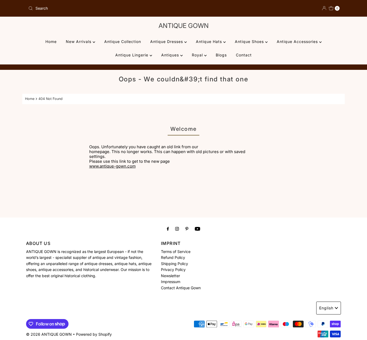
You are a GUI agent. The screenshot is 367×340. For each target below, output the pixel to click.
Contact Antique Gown (181, 287)
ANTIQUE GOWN (184, 26)
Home (51, 41)
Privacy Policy (173, 269)
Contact (244, 55)
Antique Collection (122, 41)
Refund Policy (173, 257)
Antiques (170, 55)
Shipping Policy (174, 263)
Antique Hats (209, 41)
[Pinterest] (186, 229)
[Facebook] (168, 229)
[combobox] (103, 8)
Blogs (221, 55)
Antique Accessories (298, 41)
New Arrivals (79, 41)
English (326, 308)
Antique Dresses (167, 41)
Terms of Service (175, 251)
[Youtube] (197, 229)
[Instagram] (177, 229)
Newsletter (170, 275)
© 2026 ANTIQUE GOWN (49, 334)
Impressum (170, 281)
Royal (198, 55)
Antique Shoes (250, 41)
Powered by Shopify (94, 334)
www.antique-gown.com (112, 166)
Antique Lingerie (132, 55)
